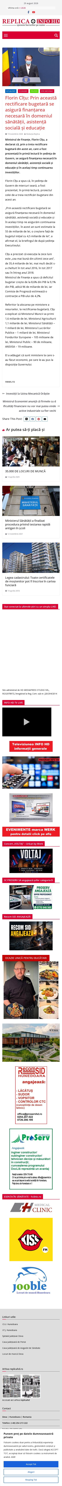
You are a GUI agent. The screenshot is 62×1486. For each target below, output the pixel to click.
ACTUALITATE (10, 91)
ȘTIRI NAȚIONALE (47, 91)
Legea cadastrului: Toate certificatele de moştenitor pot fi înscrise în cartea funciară (30, 581)
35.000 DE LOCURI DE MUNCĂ (25, 471)
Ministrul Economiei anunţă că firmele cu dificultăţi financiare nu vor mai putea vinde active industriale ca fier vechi (29, 406)
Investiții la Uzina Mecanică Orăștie (28, 393)
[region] (31, 1457)
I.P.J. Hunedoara (9, 1330)
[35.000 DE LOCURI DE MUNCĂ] (31, 438)
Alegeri (31, 1472)
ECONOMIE (23, 91)
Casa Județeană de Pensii (14, 1342)
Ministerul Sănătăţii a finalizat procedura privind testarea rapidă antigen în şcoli (27, 524)
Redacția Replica (33, 134)
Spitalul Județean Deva (12, 1336)
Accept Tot (31, 1464)
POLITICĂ (34, 91)
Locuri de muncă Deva (12, 1354)
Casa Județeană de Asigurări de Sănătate (21, 1348)
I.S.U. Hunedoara (10, 1324)
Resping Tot (31, 1479)
